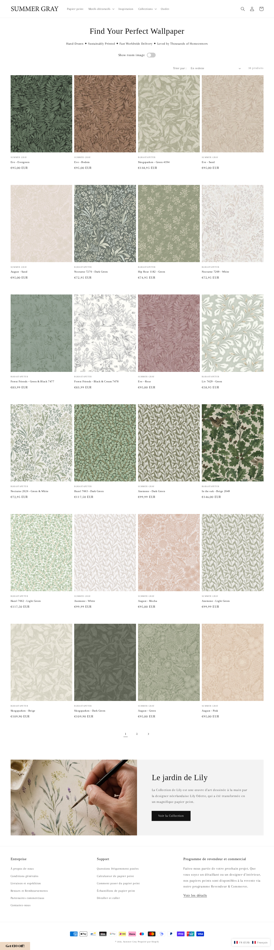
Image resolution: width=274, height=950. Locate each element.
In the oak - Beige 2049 (216, 491)
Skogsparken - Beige (23, 710)
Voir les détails (195, 895)
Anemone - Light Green (216, 600)
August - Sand (19, 271)
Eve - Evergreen (20, 162)
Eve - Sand (208, 162)
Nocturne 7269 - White (215, 271)
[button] (243, 8)
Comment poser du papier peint (118, 883)
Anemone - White (84, 600)
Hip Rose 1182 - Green (151, 271)
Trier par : (180, 68)
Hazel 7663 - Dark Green (89, 491)
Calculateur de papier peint (115, 876)
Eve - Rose (144, 381)
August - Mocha (147, 600)
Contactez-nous (21, 905)
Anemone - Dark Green (151, 491)
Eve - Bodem (82, 162)
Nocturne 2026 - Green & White (30, 491)
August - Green (147, 710)
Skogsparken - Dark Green (89, 710)
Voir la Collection (171, 816)
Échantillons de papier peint (116, 890)
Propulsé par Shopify (148, 942)
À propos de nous (22, 868)
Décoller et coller (108, 898)
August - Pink (210, 710)
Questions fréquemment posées (118, 868)
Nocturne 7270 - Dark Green (91, 271)
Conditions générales (25, 876)
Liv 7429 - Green (212, 381)
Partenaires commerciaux (28, 898)
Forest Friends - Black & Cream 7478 (96, 381)
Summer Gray (130, 942)
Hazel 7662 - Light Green (26, 600)
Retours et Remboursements (29, 890)
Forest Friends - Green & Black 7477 (32, 381)
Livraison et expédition (26, 883)
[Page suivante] (148, 734)
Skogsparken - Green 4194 (153, 162)
